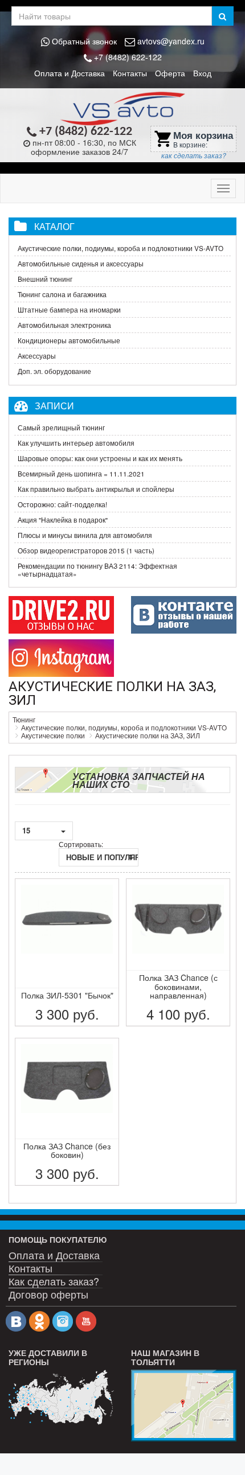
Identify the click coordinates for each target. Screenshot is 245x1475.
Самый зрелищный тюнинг (61, 427)
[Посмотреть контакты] (183, 1405)
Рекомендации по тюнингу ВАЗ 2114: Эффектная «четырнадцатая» (97, 569)
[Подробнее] (61, 1397)
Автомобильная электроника (64, 325)
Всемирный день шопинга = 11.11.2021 (81, 473)
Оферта (170, 73)
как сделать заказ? (193, 155)
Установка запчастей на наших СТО (138, 780)
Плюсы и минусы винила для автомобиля (85, 535)
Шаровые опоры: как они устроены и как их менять (100, 458)
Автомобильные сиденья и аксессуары (81, 263)
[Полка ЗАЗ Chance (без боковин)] (67, 1112)
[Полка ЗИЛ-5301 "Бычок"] (67, 952)
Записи (54, 405)
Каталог (54, 226)
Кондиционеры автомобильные (69, 340)
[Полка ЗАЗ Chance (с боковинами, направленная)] (178, 952)
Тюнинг (24, 719)
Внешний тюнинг (45, 279)
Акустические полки (53, 735)
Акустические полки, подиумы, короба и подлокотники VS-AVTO (120, 248)
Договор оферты (48, 1293)
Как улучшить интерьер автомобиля (76, 442)
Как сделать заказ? (54, 1280)
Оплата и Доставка (69, 73)
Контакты (130, 73)
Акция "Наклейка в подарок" (63, 519)
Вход (202, 73)
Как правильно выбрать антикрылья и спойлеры (96, 489)
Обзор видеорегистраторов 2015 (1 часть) (86, 550)
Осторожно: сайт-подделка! (62, 504)
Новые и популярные (102, 857)
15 (27, 830)
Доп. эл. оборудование (54, 371)
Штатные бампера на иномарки (69, 309)
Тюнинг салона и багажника (62, 294)
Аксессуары (37, 355)
